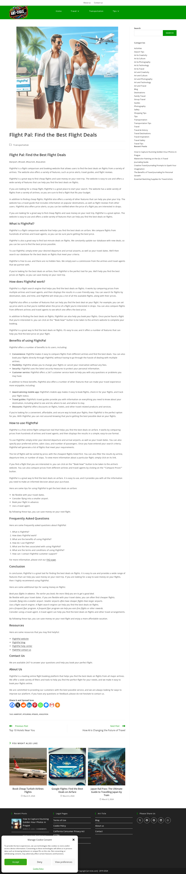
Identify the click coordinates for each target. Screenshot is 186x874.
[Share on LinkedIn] (161, 820)
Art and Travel (140, 86)
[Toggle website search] (56, 21)
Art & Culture (139, 58)
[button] (73, 839)
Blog (136, 89)
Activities (138, 48)
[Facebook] (12, 705)
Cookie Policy (38, 868)
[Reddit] (23, 705)
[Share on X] (140, 820)
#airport (18, 714)
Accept (15, 861)
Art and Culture (140, 75)
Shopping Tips (140, 113)
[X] (17, 705)
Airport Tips (139, 51)
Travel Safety (139, 140)
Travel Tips (138, 143)
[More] (57, 705)
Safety (137, 109)
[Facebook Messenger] (46, 705)
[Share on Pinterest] (154, 820)
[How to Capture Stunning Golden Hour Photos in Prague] (16, 824)
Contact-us (98, 2)
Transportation (21, 145)
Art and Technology (142, 82)
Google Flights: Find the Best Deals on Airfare (67, 790)
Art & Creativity (140, 55)
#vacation (43, 714)
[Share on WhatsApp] (168, 820)
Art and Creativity (141, 72)
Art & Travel (139, 68)
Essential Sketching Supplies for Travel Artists (153, 179)
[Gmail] (51, 705)
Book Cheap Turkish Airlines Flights (28, 790)
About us (99, 825)
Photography (140, 106)
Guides (137, 103)
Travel (136, 126)
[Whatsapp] (40, 705)
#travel (35, 714)
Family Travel (139, 96)
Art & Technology (141, 65)
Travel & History (141, 130)
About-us (87, 2)
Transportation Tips (142, 123)
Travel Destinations (142, 133)
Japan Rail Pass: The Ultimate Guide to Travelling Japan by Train (106, 792)
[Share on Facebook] (147, 820)
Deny (39, 861)
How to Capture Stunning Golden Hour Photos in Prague (36, 822)
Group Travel (139, 99)
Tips (136, 116)
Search (137, 28)
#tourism (27, 714)
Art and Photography (143, 79)
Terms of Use (59, 820)
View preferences (63, 861)
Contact (99, 831)
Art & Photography (142, 62)
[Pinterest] (34, 705)
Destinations (139, 92)
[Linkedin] (29, 705)
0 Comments (41, 829)
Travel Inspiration (141, 136)
